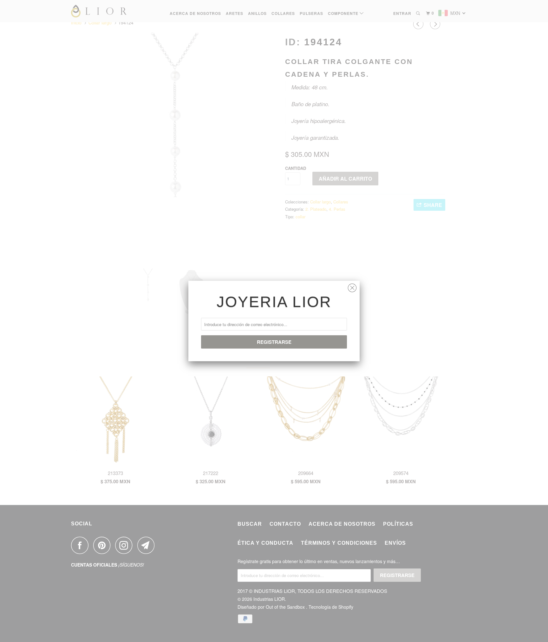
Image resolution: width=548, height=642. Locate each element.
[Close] (352, 286)
